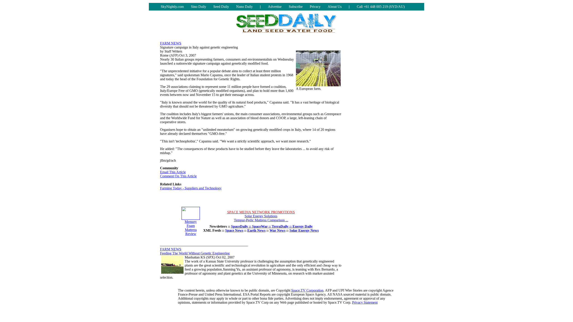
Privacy (315, 6)
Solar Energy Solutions (261, 216)
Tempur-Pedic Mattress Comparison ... (261, 220)
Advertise (275, 6)
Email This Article (173, 172)
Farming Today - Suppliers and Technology (191, 188)
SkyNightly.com (172, 6)
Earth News (256, 230)
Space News (234, 230)
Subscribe (296, 6)
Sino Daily (198, 6)
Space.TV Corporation (307, 290)
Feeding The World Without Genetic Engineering (195, 253)
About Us (335, 6)
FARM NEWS (170, 43)
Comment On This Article (178, 176)
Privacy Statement (365, 302)
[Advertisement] (379, 106)
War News (277, 230)
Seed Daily (221, 6)
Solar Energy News (304, 230)
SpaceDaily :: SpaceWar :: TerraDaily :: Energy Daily (272, 226)
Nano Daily (244, 6)
